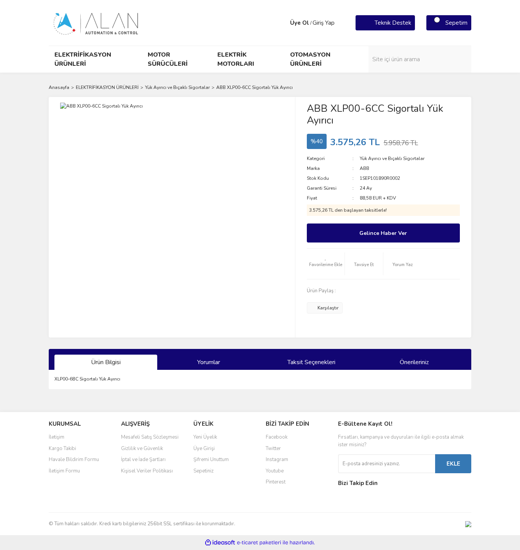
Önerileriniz (414, 362)
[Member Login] (282, 23)
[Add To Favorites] (326, 263)
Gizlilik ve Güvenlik (142, 448)
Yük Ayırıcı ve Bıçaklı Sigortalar (392, 158)
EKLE (453, 464)
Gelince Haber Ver (383, 233)
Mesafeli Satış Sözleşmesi (150, 437)
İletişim (56, 437)
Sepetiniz (203, 471)
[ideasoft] (220, 542)
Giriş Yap (324, 23)
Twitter (273, 448)
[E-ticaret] (259, 542)
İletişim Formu (64, 471)
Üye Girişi (204, 448)
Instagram (277, 459)
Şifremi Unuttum (211, 459)
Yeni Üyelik (205, 437)
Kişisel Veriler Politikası (147, 471)
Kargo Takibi (62, 448)
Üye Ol (299, 23)
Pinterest (276, 482)
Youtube (275, 471)
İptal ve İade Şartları (143, 459)
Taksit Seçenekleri (311, 362)
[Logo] (96, 22)
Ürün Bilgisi (106, 362)
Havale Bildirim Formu (74, 459)
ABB (364, 168)
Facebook (276, 437)
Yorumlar (208, 362)
